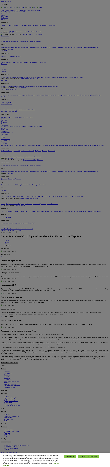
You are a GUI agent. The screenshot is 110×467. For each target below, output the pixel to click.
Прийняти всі (70, 456)
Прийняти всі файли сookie (88, 456)
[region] (55, 460)
